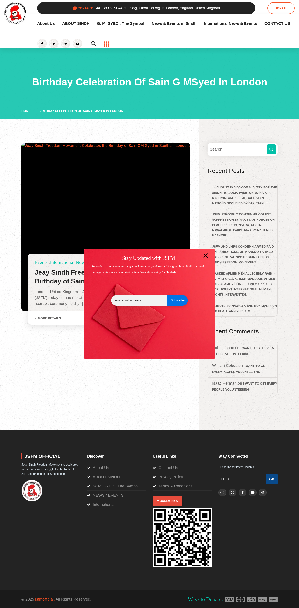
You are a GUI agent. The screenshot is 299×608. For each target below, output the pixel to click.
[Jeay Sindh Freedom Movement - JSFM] (15, 13)
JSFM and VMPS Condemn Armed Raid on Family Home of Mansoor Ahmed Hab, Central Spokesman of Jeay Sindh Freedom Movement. (243, 254)
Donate (281, 8)
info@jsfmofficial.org (144, 8)
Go (271, 479)
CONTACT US (277, 23)
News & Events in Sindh (174, 23)
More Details (49, 318)
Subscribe (178, 300)
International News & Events (230, 23)
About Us (46, 23)
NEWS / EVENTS (108, 495)
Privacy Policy (170, 477)
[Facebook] (242, 492)
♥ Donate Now (167, 501)
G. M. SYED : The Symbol (120, 23)
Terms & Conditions (175, 486)
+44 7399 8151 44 (108, 8)
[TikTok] (263, 492)
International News (68, 262)
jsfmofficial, (45, 599)
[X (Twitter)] (232, 492)
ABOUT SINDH (76, 23)
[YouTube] (253, 492)
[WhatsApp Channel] (222, 492)
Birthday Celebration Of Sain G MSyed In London (81, 111)
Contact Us (168, 468)
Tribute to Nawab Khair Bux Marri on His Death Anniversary (244, 308)
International (103, 504)
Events (41, 262)
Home (26, 111)
